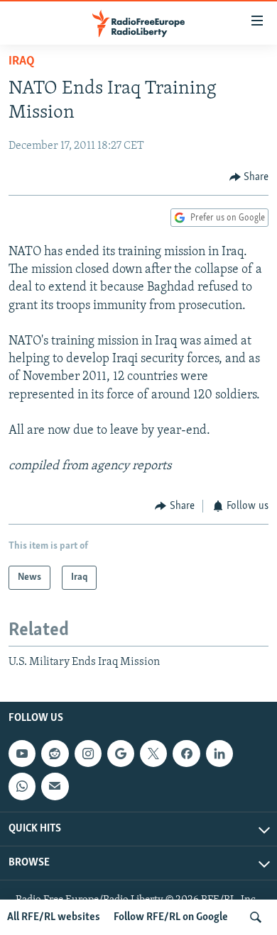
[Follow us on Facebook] (186, 753)
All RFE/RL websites (53, 917)
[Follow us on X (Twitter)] (153, 753)
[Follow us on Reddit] (54, 753)
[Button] (249, 177)
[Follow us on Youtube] (22, 753)
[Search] (255, 917)
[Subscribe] (54, 786)
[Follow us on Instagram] (88, 753)
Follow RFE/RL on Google (171, 917)
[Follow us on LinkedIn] (219, 753)
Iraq (22, 61)
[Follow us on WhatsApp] (22, 786)
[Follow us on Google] (120, 753)
